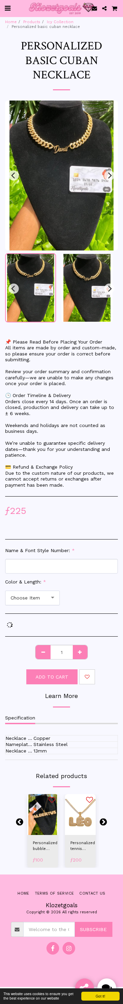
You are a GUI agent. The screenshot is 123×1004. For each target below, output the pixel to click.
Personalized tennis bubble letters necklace (82, 846)
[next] (109, 175)
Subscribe (93, 929)
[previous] (14, 175)
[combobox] (32, 598)
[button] (7, 8)
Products (31, 22)
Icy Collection (60, 22)
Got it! (100, 996)
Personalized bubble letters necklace (45, 846)
